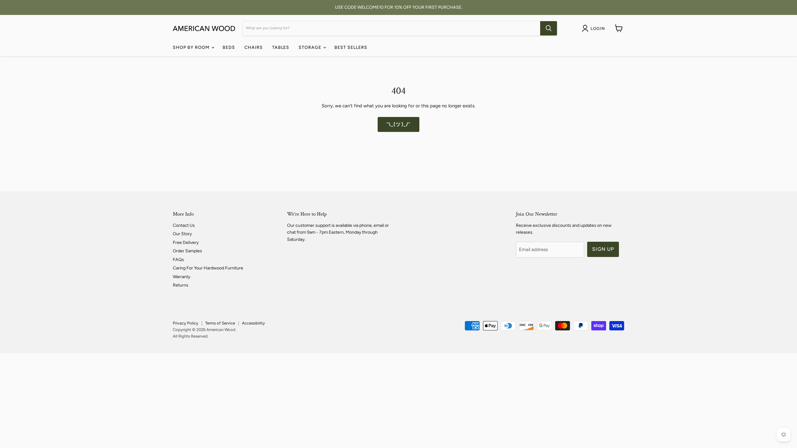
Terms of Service (220, 323)
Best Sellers (350, 47)
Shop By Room (192, 47)
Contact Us (184, 225)
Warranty (181, 276)
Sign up (603, 249)
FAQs (178, 259)
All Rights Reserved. (191, 336)
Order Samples (187, 251)
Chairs (253, 47)
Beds (229, 47)
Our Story (182, 233)
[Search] (548, 28)
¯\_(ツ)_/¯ (398, 124)
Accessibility (253, 323)
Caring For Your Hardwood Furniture (208, 268)
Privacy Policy (185, 323)
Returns (180, 285)
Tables (281, 47)
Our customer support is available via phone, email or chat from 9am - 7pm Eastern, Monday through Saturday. (338, 232)
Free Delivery (186, 242)
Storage (311, 47)
